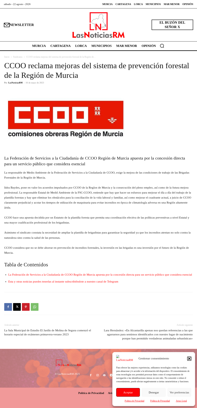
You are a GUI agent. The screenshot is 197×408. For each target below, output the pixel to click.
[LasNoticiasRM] (98, 24)
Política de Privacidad (134, 401)
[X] (17, 307)
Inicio (6, 57)
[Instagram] (97, 375)
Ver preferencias (179, 392)
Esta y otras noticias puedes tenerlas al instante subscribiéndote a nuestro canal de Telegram (63, 281)
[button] (189, 359)
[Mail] (104, 375)
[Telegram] (111, 375)
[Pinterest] (26, 307)
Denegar (154, 392)
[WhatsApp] (34, 307)
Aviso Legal (181, 401)
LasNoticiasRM (15, 82)
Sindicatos (18, 57)
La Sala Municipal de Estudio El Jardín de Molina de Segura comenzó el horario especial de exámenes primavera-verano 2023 (47, 332)
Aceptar (128, 392)
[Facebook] (8, 307)
